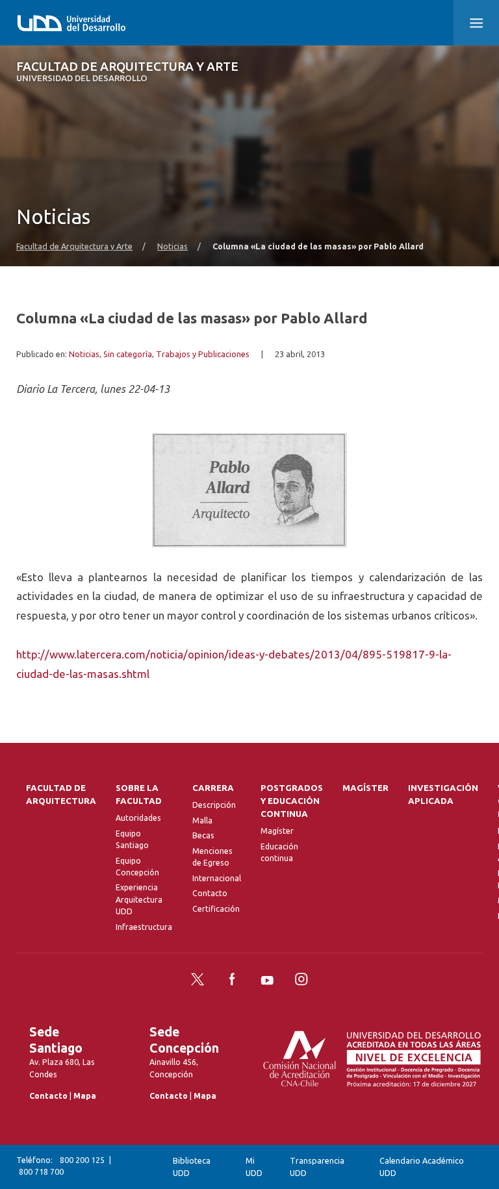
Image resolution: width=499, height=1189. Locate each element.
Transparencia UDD (317, 1166)
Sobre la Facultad (139, 794)
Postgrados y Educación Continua (292, 801)
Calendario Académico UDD (421, 1166)
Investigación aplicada (443, 794)
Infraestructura (144, 927)
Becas (203, 835)
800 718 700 (41, 1172)
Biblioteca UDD (192, 1166)
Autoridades (138, 818)
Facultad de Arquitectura (61, 794)
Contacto (209, 893)
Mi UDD (254, 1166)
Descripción (214, 805)
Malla (202, 820)
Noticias (172, 246)
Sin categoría (127, 353)
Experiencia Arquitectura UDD (139, 899)
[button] (476, 22)
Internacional (216, 878)
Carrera (213, 788)
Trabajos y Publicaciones (203, 353)
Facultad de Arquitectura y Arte (127, 72)
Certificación (216, 909)
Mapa (84, 1096)
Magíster (277, 831)
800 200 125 (82, 1160)
